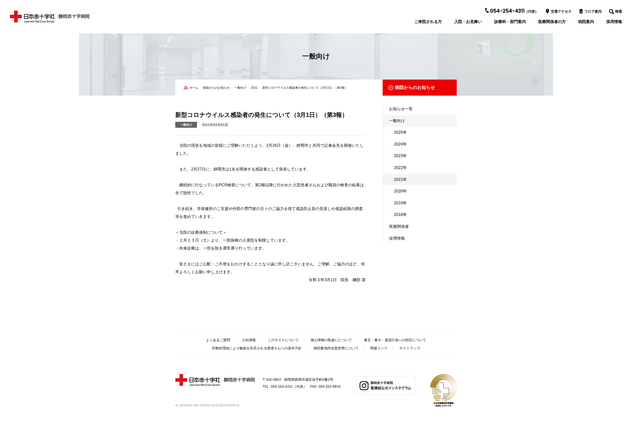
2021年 (400, 179)
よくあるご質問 (218, 340)
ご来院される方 (428, 22)
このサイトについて (283, 340)
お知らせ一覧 (401, 109)
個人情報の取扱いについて (331, 340)
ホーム (193, 87)
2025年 (400, 132)
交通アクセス (561, 11)
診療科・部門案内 (510, 22)
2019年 (400, 203)
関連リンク (379, 348)
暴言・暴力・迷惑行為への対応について (395, 340)
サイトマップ (409, 348)
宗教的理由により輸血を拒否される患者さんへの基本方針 (257, 348)
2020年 (400, 191)
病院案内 (586, 22)
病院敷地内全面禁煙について (336, 348)
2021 (254, 87)
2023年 (400, 156)
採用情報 (614, 22)
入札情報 (249, 340)
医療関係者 (399, 226)
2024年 (400, 144)
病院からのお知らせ (216, 87)
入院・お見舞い (468, 22)
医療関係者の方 (552, 22)
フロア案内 (593, 11)
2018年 (400, 214)
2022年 (400, 168)
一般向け (240, 87)
